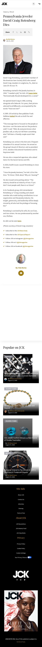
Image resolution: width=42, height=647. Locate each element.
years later (33, 93)
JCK (4, 4)
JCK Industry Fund (21, 528)
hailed (12, 116)
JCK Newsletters (21, 524)
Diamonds (9, 356)
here (19, 221)
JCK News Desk (12, 443)
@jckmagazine (28, 238)
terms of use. (21, 642)
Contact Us (21, 499)
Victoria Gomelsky (15, 379)
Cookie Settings (21, 553)
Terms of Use (21, 513)
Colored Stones (11, 389)
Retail (12, 12)
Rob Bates (11, 39)
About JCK (21, 495)
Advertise (21, 504)
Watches (8, 453)
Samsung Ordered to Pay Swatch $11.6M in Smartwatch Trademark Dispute (20, 471)
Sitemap (21, 508)
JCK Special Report (23, 235)
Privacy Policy (21, 544)
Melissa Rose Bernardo (17, 411)
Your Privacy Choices (21, 557)
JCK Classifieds (21, 533)
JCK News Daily (22, 231)
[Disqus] (21, 312)
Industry (6, 12)
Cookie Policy (21, 548)
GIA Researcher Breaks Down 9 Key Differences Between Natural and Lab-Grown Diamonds (21, 374)
